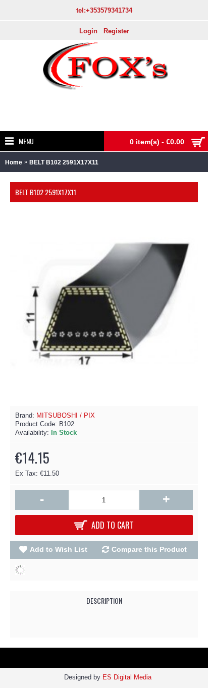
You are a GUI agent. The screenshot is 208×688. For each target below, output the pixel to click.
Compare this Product (149, 549)
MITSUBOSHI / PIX (65, 415)
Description (104, 600)
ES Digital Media (126, 677)
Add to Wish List (58, 549)
